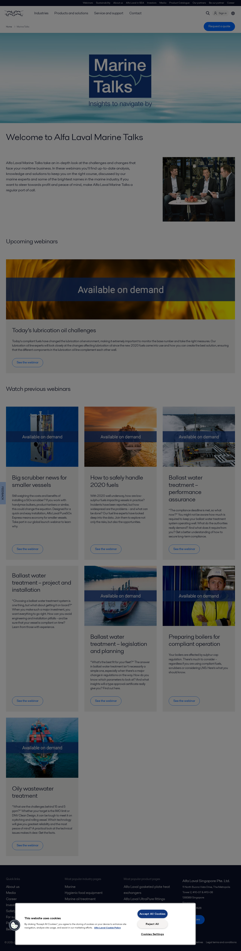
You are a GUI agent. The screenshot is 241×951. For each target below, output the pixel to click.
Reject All (152, 924)
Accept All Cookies (152, 914)
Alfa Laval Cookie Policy (107, 927)
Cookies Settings (152, 934)
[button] (14, 925)
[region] (105, 924)
